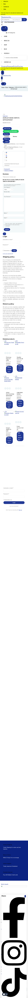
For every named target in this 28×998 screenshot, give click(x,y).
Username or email (10, 488)
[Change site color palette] (5, 994)
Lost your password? (14, 506)
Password (8, 494)
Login (14, 502)
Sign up (20, 510)
